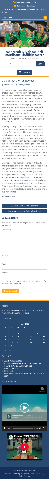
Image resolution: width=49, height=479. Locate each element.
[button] (24, 408)
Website (5, 272)
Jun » (10, 351)
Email (4, 264)
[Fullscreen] (44, 428)
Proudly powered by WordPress (17, 473)
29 (44, 342)
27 (31, 342)
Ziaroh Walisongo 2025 (13, 361)
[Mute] (40, 428)
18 (18, 339)
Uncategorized (10, 196)
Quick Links (7, 17)
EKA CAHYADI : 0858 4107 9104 (25, 2)
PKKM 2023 (8, 371)
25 (18, 342)
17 (11, 339)
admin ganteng (23, 85)
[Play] (5, 428)
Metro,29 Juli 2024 (11, 368)
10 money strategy (18, 180)
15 (44, 336)
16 (5, 339)
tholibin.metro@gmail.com (26, 6)
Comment (6, 229)
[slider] (23, 428)
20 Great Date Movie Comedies (24, 205)
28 (37, 342)
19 (24, 339)
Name (5, 255)
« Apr (4, 351)
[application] (24, 408)
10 (11, 336)
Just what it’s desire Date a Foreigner (24, 211)
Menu (27, 72)
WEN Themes (24, 476)
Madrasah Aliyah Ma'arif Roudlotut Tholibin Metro (24, 53)
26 (24, 342)
